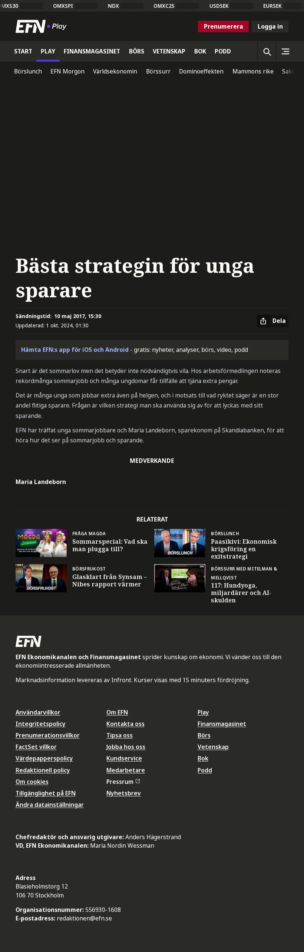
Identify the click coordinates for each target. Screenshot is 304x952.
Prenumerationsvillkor (48, 735)
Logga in (270, 26)
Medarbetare (125, 770)
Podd (205, 770)
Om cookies (32, 782)
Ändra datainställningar (50, 805)
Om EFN (117, 712)
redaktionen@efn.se (84, 918)
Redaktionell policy (43, 770)
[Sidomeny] (285, 51)
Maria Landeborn (41, 482)
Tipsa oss (119, 735)
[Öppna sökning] (266, 51)
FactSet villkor (36, 747)
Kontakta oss (125, 724)
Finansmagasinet (222, 724)
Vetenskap (213, 747)
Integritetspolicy (41, 724)
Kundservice (124, 758)
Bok (203, 758)
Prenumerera (223, 26)
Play (203, 712)
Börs (204, 735)
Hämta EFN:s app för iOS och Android (75, 350)
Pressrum (119, 782)
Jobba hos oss (125, 747)
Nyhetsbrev (123, 793)
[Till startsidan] (43, 26)
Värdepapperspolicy (44, 758)
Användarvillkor (38, 712)
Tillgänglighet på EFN (46, 793)
